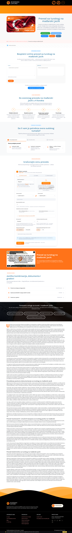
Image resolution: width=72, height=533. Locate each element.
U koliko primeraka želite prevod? (41, 219)
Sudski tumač (39, 517)
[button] (63, 2)
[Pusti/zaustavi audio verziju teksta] (8, 45)
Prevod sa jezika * (19, 193)
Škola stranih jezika (25, 520)
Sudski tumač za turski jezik (21, 41)
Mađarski (39, 65)
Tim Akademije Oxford (11, 518)
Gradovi (51, 36)
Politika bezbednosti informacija (13, 530)
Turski (9, 65)
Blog (7, 520)
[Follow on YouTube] (60, 520)
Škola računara (25, 518)
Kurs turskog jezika (59, 313)
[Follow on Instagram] (55, 520)
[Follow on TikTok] (57, 520)
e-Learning (9, 522)
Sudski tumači (12, 41)
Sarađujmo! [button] (58, 505)
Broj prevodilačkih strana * (20, 202)
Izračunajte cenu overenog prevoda (36, 87)
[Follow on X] (62, 520)
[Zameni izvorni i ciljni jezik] (36, 196)
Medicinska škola (25, 522)
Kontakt (22, 530)
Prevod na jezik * (40, 193)
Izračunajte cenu (44, 33)
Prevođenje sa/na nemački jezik (43, 518)
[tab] (23, 176)
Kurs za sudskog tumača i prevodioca (35, 317)
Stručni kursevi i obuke (26, 517)
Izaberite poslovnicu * (20, 179)
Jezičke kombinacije (56, 33)
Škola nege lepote (25, 523)
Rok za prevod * (18, 219)
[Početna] (7, 41)
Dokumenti (44, 36)
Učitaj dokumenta (46, 183)
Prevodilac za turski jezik (45, 313)
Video (58, 36)
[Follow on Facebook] (52, 520)
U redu (64, 531)
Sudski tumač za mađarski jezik (14, 313)
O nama (8, 517)
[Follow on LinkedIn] (52, 522)
